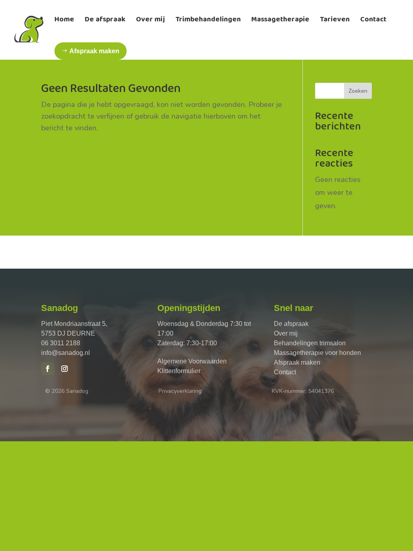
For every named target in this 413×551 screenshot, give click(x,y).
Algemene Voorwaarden (192, 361)
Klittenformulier (178, 370)
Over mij (286, 333)
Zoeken (357, 91)
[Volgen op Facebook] (47, 368)
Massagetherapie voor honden (317, 352)
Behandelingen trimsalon (310, 343)
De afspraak (291, 323)
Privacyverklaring (180, 391)
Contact (285, 372)
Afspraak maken (297, 362)
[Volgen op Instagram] (64, 368)
